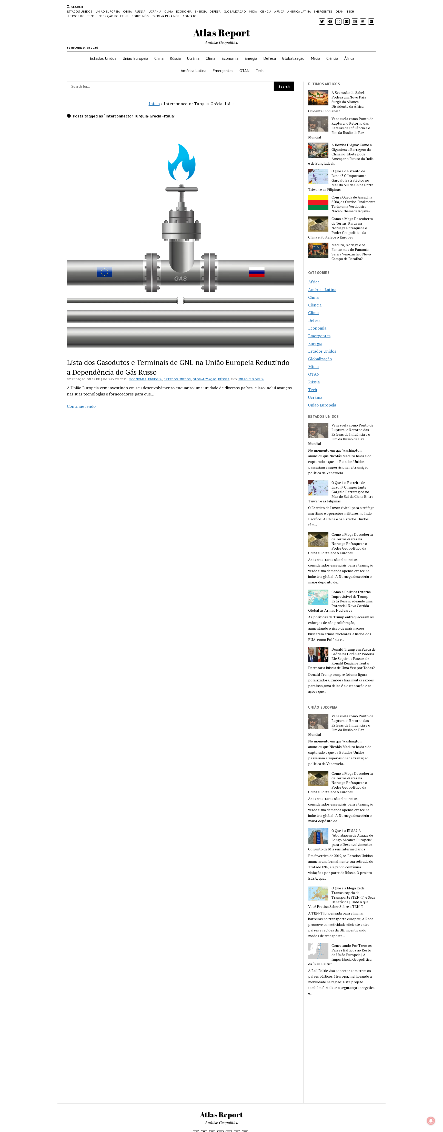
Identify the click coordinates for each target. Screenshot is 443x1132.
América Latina (299, 11)
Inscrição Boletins (113, 16)
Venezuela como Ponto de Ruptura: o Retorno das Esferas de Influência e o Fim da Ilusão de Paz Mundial (340, 128)
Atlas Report (221, 32)
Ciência (265, 11)
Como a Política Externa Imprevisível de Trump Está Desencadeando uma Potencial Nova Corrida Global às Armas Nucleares (340, 601)
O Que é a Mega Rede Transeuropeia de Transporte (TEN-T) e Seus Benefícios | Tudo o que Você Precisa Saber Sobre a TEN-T (341, 897)
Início (154, 103)
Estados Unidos (80, 11)
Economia (184, 11)
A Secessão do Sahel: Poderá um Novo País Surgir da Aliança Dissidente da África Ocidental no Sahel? (337, 101)
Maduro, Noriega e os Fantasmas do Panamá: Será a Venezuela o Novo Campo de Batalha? (351, 252)
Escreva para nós (166, 16)
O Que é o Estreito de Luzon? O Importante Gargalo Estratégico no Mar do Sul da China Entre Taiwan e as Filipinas (340, 180)
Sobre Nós (140, 16)
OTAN (339, 11)
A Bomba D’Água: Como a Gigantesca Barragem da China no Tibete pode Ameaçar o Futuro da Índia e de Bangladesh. (341, 154)
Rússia (140, 11)
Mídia (253, 11)
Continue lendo (81, 406)
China (127, 11)
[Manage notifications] (431, 1121)
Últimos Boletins (81, 16)
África (279, 11)
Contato (190, 16)
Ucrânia (155, 11)
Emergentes (323, 11)
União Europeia (108, 11)
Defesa (215, 11)
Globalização (235, 11)
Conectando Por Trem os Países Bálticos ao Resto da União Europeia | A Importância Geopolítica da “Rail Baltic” (340, 954)
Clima (168, 11)
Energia (201, 11)
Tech (350, 11)
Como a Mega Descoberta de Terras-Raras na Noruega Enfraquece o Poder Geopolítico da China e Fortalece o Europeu (340, 228)
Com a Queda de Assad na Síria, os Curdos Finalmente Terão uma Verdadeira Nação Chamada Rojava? (353, 204)
